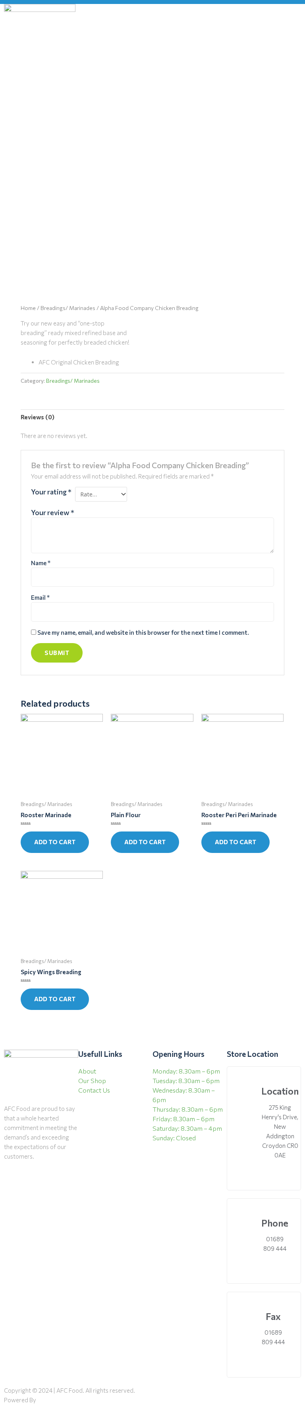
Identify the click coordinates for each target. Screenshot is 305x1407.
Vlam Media (54, 1399)
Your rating (51, 491)
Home (28, 307)
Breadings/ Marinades (68, 307)
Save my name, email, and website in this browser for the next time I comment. (143, 632)
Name (40, 562)
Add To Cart (54, 841)
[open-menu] (295, 40)
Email (40, 597)
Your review (52, 512)
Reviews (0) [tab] (37, 417)
